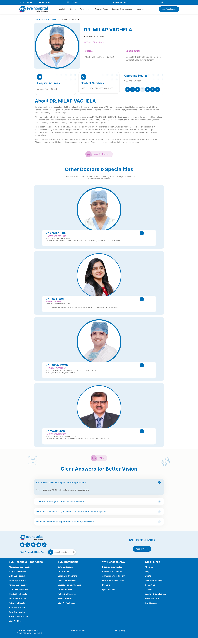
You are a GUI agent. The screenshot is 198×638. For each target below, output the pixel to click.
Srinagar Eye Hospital (18, 616)
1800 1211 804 (27, 2)
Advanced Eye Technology (113, 576)
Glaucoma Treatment (67, 580)
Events (148, 576)
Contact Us (117, 2)
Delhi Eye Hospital (17, 576)
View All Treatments (66, 603)
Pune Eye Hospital (17, 607)
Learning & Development (122, 9)
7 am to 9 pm (46, 2)
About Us (140, 9)
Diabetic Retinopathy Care (69, 585)
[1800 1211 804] (20, 2)
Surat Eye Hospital (17, 612)
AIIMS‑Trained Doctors (112, 571)
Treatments (84, 9)
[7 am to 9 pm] (40, 2)
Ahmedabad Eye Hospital (20, 567)
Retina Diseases (65, 598)
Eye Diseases (151, 603)
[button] (85, 9)
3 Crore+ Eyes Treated (112, 567)
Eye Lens (106, 585)
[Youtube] (33, 544)
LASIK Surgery (64, 571)
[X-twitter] (27, 544)
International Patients (154, 580)
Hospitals (62, 9)
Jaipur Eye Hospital (17, 580)
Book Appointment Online (113, 580)
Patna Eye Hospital (17, 603)
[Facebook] (22, 544)
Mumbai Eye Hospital (18, 594)
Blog (126, 2)
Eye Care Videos (101, 9)
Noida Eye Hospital (17, 598)
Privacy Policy (120, 630)
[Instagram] (44, 544)
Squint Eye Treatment (67, 576)
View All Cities (15, 621)
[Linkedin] (38, 544)
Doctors (73, 9)
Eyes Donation (108, 589)
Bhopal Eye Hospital (17, 571)
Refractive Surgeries (67, 594)
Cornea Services (65, 589)
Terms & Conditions (78, 630)
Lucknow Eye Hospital (18, 589)
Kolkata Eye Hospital (18, 585)
